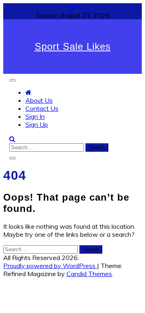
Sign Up (36, 124)
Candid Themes (89, 274)
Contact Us (41, 108)
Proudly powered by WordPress (50, 266)
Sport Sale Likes (73, 46)
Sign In (35, 116)
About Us (39, 100)
